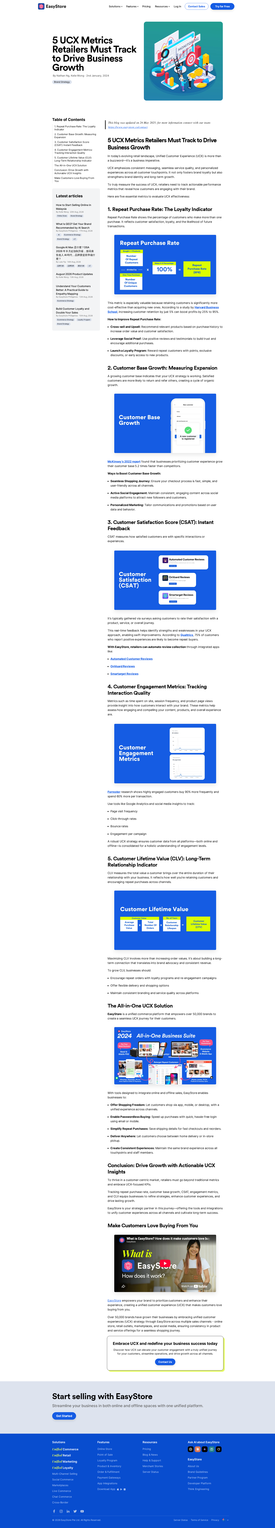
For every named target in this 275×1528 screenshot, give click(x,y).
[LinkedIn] (68, 1511)
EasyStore (114, 1300)
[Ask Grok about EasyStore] (219, 1449)
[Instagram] (61, 1511)
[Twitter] (75, 1511)
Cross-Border (60, 1502)
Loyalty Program (84, 320)
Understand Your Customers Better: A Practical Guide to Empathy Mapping (73, 290)
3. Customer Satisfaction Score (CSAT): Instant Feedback (71, 144)
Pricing (146, 6)
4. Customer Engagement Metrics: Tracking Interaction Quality (73, 151)
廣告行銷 (81, 266)
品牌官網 (71, 266)
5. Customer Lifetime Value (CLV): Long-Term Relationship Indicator (73, 159)
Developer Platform (199, 1483)
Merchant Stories (153, 1466)
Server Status (151, 1471)
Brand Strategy (62, 82)
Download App (106, 1489)
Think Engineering (198, 1489)
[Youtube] (82, 1511)
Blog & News (150, 1454)
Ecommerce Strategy (72, 235)
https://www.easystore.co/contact (128, 127)
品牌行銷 (60, 266)
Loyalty (62, 1467)
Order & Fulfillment (108, 1471)
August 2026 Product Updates (74, 274)
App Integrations (107, 1483)
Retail (61, 1455)
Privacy (215, 1520)
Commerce (65, 1449)
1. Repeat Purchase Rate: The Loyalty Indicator (74, 128)
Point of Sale (105, 1454)
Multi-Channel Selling (64, 1473)
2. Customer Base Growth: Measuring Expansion (75, 136)
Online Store (62, 216)
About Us (193, 1466)
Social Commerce (62, 1479)
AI (59, 235)
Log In (177, 6)
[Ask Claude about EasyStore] (198, 1449)
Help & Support (152, 1460)
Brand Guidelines (198, 1471)
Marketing (64, 1461)
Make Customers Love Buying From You (74, 179)
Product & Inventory (109, 1466)
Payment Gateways (108, 1477)
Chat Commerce (62, 1496)
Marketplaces (60, 1485)
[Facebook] (54, 1511)
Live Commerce (61, 1491)
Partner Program (198, 1477)
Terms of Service (199, 1520)
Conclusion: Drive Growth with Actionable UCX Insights (71, 172)
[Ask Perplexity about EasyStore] (212, 1449)
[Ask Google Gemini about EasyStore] (205, 1449)
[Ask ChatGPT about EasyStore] (191, 1449)
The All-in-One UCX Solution (70, 165)
